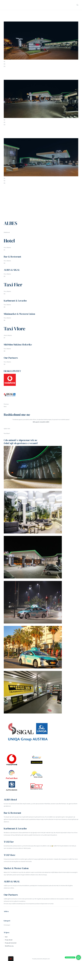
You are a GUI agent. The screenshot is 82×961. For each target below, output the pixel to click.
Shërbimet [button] (7, 232)
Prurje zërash (8, 940)
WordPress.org (9, 946)
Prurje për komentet (10, 943)
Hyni (6, 937)
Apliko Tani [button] (7, 428)
